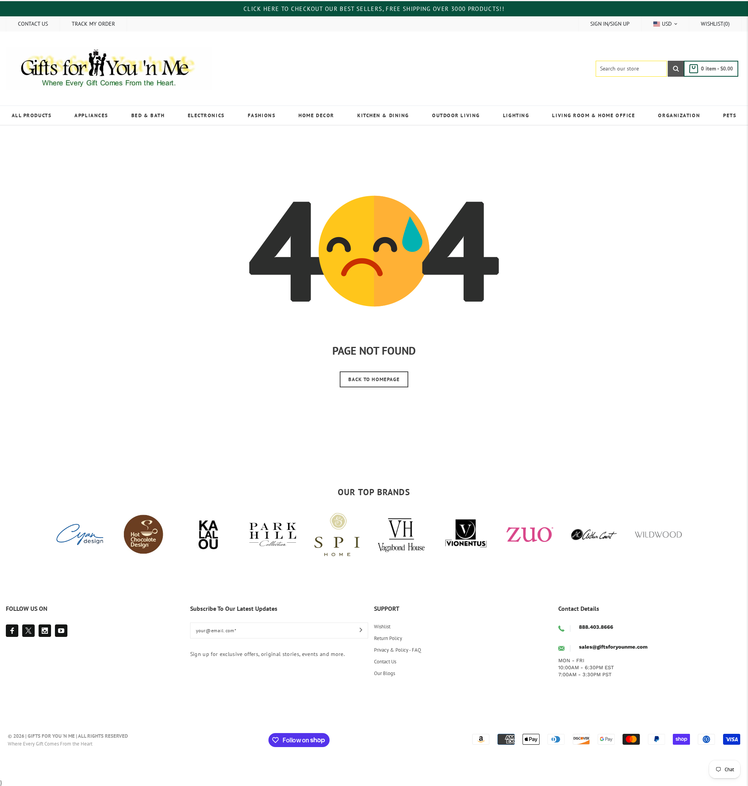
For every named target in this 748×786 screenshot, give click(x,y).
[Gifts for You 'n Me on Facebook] (12, 630)
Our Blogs (384, 673)
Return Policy (388, 638)
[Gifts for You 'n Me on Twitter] (28, 630)
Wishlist (382, 626)
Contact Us (385, 661)
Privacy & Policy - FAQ (397, 650)
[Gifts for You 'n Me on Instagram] (45, 630)
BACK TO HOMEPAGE (374, 379)
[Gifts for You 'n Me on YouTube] (61, 630)
